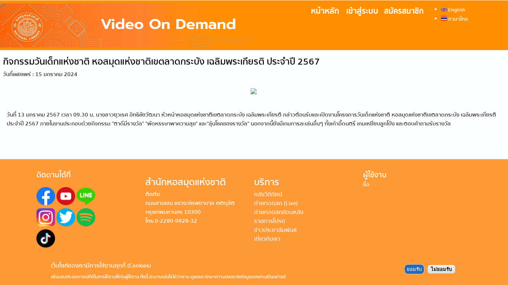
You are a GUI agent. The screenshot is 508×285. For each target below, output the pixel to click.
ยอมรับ (414, 269)
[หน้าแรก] (130, 25)
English (456, 10)
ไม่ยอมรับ (441, 269)
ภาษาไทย (457, 19)
